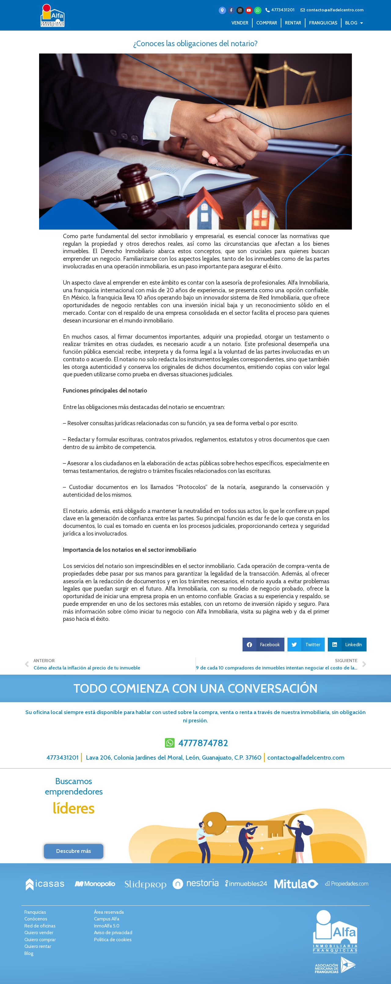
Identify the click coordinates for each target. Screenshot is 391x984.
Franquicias (323, 23)
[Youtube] (249, 10)
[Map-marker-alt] (222, 10)
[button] (264, 644)
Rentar (293, 23)
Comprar (266, 23)
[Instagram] (240, 10)
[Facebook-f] (231, 10)
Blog (351, 23)
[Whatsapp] (257, 10)
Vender (240, 23)
